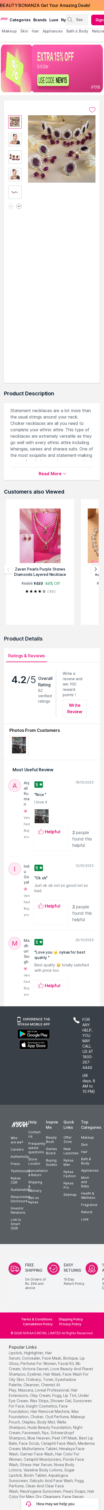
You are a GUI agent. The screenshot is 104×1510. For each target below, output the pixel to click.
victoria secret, (35, 1369)
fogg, (57, 1395)
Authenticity (20, 1157)
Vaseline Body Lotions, (43, 1470)
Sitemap (70, 1195)
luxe (53, 20)
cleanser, (31, 1384)
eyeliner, (34, 1374)
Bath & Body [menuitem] (77, 31)
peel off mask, (65, 1438)
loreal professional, (52, 1390)
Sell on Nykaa (33, 1200)
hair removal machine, (50, 1411)
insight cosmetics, (42, 1406)
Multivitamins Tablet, (40, 1448)
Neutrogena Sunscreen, (41, 1491)
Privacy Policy (70, 1324)
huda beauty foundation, (49, 1427)
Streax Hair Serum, (36, 1464)
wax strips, (39, 1400)
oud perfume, (57, 1416)
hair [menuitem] (35, 31)
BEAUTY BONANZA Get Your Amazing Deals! (45, 5)
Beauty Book (51, 1139)
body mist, (46, 1422)
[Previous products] (8, 569)
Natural (86, 1212)
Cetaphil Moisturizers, (43, 1459)
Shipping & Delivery (35, 1186)
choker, (37, 1416)
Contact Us (34, 1134)
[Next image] (19, 207)
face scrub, (29, 1443)
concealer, (31, 1358)
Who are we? (17, 1140)
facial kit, (66, 1363)
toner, (48, 1379)
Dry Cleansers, (48, 1496)
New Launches (71, 1151)
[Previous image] (11, 207)
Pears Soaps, (74, 1491)
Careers (17, 1149)
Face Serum (72, 1496)
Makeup (87, 1137)
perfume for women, (39, 1363)
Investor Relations (18, 1210)
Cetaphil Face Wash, (59, 1443)
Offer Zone (67, 1139)
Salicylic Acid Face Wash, (52, 1480)
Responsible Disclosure (21, 1199)
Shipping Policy (71, 1319)
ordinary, (34, 1379)
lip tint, (70, 1395)
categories (20, 20)
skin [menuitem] (24, 31)
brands (40, 20)
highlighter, (34, 1353)
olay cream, (40, 1395)
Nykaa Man (68, 1162)
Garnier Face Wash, (37, 1454)
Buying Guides (51, 1162)
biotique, (71, 1358)
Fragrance (89, 1205)
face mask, (52, 1358)
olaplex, (29, 1422)
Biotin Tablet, (35, 1475)
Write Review (74, 708)
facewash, (31, 1432)
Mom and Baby (85, 1182)
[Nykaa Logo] (4, 18)
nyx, (46, 1432)
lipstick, (16, 1353)
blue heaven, (39, 1438)
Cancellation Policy (38, 1324)
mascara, (26, 1390)
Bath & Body (86, 1161)
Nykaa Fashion (69, 1174)
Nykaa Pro (68, 1185)
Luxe (85, 1219)
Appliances (90, 1170)
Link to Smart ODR (16, 1224)
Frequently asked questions (36, 1148)
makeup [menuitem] (9, 31)
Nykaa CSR (16, 1180)
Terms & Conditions (36, 1319)
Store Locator (34, 1161)
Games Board (51, 1151)
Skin (84, 1145)
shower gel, (61, 1400)
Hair (84, 1152)
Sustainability (21, 1190)
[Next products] (95, 569)
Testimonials (20, 1171)
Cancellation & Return (38, 1173)
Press (15, 1164)
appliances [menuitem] (53, 31)
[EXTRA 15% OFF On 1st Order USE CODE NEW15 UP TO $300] (52, 68)
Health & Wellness (88, 1195)
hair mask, (52, 1374)
